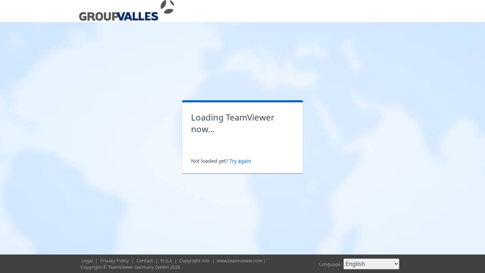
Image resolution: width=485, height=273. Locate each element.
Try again (240, 160)
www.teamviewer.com (239, 260)
